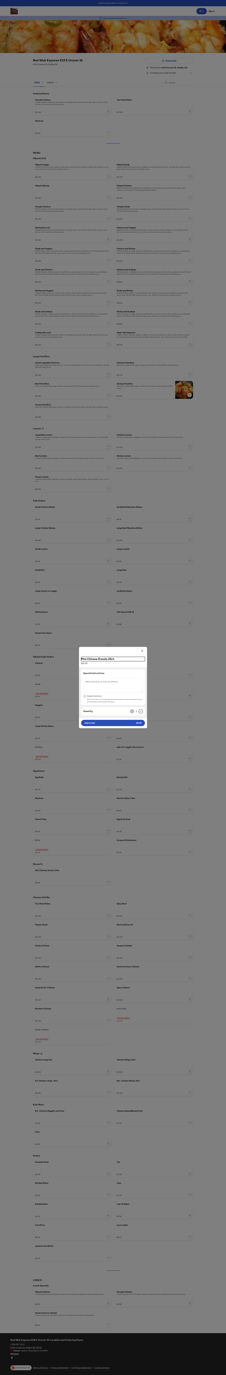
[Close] (142, 650)
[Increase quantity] (141, 711)
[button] (113, 723)
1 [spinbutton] (136, 711)
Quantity (88, 711)
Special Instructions (93, 673)
